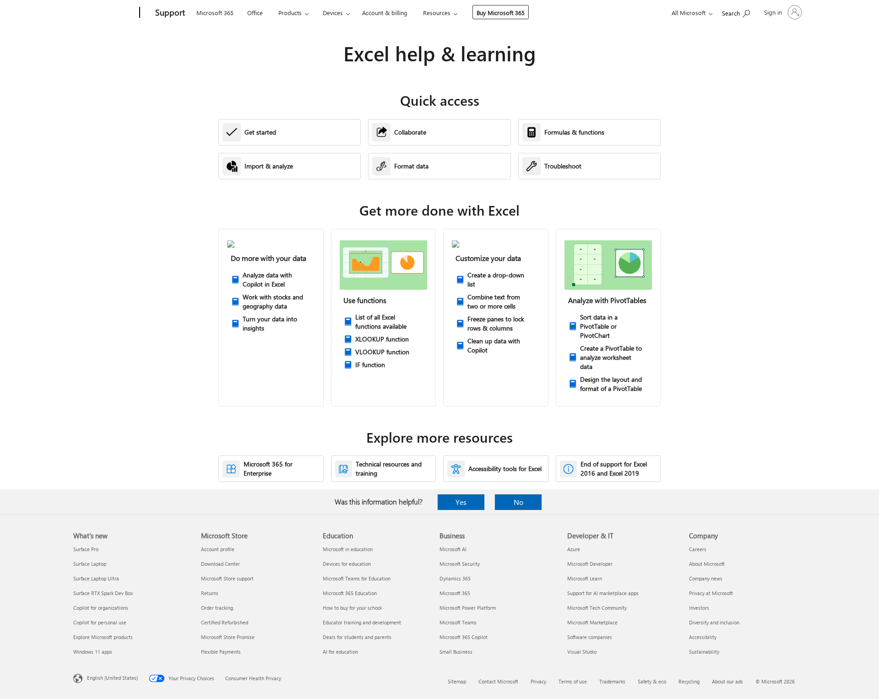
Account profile (217, 549)
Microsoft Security (460, 563)
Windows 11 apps (92, 651)
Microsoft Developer (590, 563)
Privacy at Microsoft (711, 593)
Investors (699, 607)
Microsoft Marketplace (592, 622)
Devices (333, 12)
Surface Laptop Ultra (96, 578)
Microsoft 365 (214, 12)
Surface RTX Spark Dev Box (103, 593)
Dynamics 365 (455, 578)
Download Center (220, 563)
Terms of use (573, 681)
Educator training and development (362, 622)
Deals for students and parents (357, 637)
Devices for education (347, 563)
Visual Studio (582, 651)
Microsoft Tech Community (597, 607)
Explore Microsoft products (103, 637)
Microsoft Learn (584, 578)
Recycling (689, 681)
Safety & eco (652, 681)
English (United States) (112, 677)
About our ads (727, 681)
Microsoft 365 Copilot (464, 637)
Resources (436, 12)
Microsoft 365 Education (350, 593)
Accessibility (702, 637)
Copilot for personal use (99, 622)
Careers (697, 549)
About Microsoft (707, 563)
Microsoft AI (453, 549)
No (518, 502)
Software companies (589, 637)
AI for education (340, 651)
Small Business (456, 651)
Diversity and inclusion (714, 622)
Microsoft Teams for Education (357, 578)
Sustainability (704, 651)
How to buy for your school (352, 607)
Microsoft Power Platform (468, 607)
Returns (209, 593)
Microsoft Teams (458, 622)
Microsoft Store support (227, 578)
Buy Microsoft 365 (501, 12)
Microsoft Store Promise (228, 637)
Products (290, 12)
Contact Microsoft (498, 681)
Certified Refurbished (224, 622)
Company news (705, 578)
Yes (461, 502)
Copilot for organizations (100, 607)
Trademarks (612, 681)
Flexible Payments (221, 651)
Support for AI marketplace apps (603, 593)
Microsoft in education (348, 549)
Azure (573, 549)
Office (255, 12)
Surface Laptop (89, 563)
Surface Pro (85, 549)
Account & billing (384, 12)
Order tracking (217, 607)
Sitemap (457, 681)
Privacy (538, 681)
